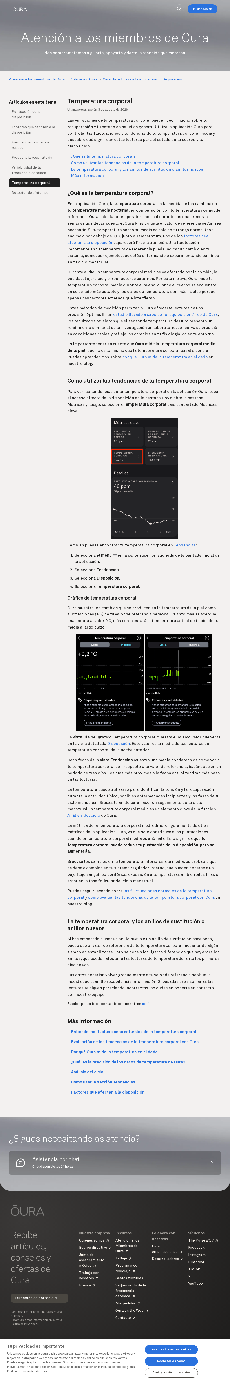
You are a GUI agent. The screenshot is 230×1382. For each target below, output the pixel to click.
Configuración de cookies (171, 1372)
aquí (145, 1004)
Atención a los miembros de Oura (37, 79)
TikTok (194, 1269)
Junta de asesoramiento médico (91, 1260)
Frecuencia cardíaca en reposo (31, 145)
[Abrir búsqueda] (179, 8)
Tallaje (121, 1258)
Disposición (172, 79)
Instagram (197, 1255)
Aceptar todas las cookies (171, 1349)
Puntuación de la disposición (26, 114)
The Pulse (200, 1240)
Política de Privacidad (24, 1324)
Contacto (123, 1318)
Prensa (85, 1285)
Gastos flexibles (129, 1278)
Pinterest (196, 1262)
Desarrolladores (165, 1259)
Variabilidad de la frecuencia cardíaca (29, 170)
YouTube (195, 1284)
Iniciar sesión (202, 9)
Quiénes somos (91, 1240)
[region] (115, 1360)
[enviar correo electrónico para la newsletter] (62, 1298)
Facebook (196, 1248)
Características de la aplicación (130, 79)
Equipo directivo (93, 1248)
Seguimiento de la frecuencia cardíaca (130, 1291)
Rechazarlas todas (171, 1361)
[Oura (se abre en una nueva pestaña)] (20, 9)
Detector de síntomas (30, 193)
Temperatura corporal (31, 183)
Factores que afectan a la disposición (33, 129)
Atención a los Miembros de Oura (127, 1246)
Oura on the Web (129, 1311)
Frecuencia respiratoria (32, 158)
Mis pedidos (125, 1303)
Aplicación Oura (83, 79)
